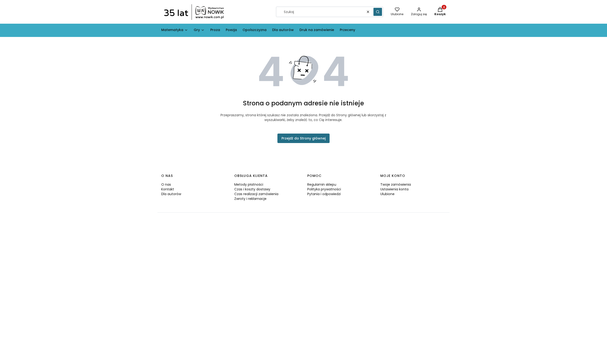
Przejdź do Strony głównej (303, 138)
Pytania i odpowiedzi (324, 194)
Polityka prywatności (324, 189)
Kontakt (167, 189)
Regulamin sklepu (321, 184)
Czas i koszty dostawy (252, 189)
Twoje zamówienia (395, 184)
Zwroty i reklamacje (250, 198)
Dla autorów (171, 194)
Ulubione (387, 194)
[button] (377, 12)
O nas (166, 184)
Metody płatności (248, 184)
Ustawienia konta (394, 189)
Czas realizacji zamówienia (256, 194)
